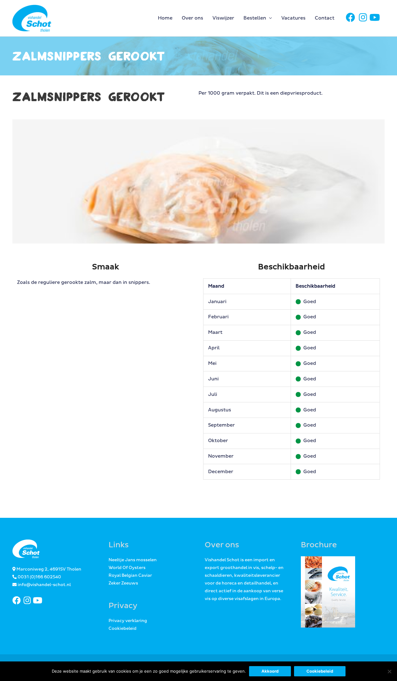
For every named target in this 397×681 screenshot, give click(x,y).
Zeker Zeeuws (123, 583)
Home (165, 18)
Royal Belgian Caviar (130, 575)
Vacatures (293, 18)
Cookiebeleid (122, 628)
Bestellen (254, 18)
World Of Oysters (127, 567)
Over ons (192, 18)
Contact (324, 18)
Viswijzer (223, 18)
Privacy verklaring (128, 620)
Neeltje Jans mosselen (133, 560)
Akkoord (270, 671)
